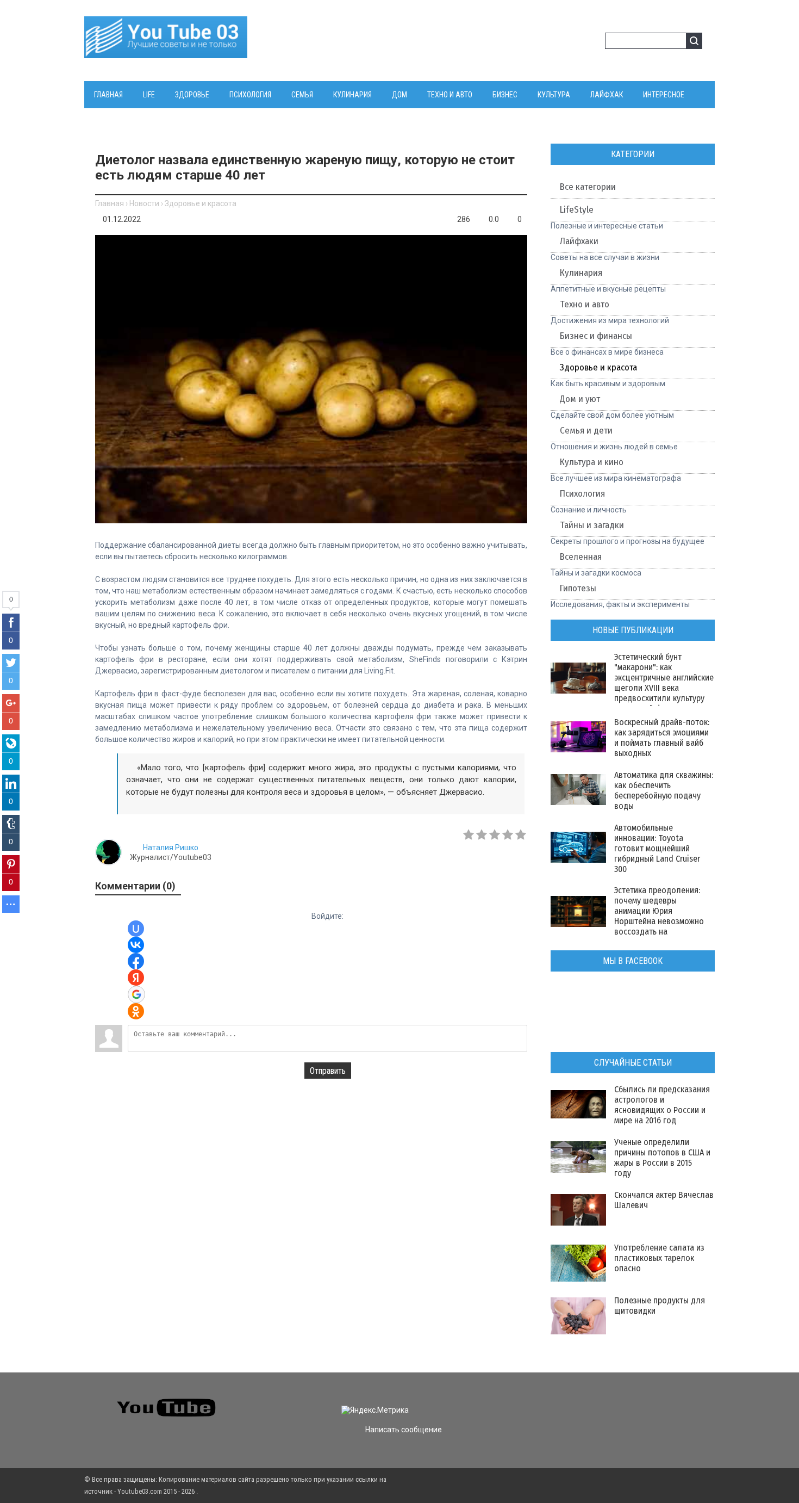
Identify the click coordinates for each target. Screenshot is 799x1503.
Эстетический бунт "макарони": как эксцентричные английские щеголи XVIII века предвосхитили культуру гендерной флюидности (664, 683)
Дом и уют (580, 399)
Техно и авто (584, 304)
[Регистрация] (593, 42)
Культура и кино (591, 462)
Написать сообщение (403, 1429)
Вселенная (581, 556)
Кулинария (581, 273)
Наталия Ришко (170, 847)
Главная (109, 203)
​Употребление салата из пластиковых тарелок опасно (659, 1257)
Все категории (588, 187)
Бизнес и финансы (596, 336)
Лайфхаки (579, 241)
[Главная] (165, 51)
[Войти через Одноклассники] (136, 1011)
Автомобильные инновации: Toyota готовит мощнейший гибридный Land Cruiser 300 (657, 848)
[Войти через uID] (136, 928)
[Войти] (575, 42)
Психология (582, 493)
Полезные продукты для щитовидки (659, 1305)
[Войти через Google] (136, 994)
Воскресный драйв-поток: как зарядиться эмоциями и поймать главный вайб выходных (661, 737)
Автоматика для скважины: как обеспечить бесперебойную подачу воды (663, 790)
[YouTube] (624, 1400)
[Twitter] (585, 1400)
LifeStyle (577, 209)
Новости (144, 203)
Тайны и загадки (592, 525)
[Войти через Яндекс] (136, 977)
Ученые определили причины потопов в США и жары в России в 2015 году (662, 1157)
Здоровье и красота (200, 203)
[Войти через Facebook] (136, 961)
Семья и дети (586, 430)
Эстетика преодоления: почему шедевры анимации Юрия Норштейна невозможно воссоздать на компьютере (659, 916)
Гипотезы (578, 588)
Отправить (328, 1071)
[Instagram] (644, 1400)
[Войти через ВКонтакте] (136, 945)
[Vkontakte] (566, 1400)
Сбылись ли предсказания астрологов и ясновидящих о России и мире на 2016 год (662, 1104)
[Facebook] (605, 1400)
